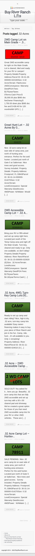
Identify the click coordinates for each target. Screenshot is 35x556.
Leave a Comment (24, 116)
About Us (7, 535)
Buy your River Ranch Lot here (12, 537)
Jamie (26, 45)
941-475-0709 (8, 542)
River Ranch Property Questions (13, 540)
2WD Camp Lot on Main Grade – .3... (15, 41)
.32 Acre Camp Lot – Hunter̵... (16, 435)
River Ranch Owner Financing (14, 538)
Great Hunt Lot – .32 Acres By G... (16, 126)
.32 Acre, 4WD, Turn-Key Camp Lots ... (16, 294)
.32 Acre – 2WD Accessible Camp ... (16, 365)
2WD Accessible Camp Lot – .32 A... (16, 212)
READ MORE (10, 115)
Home (7, 28)
